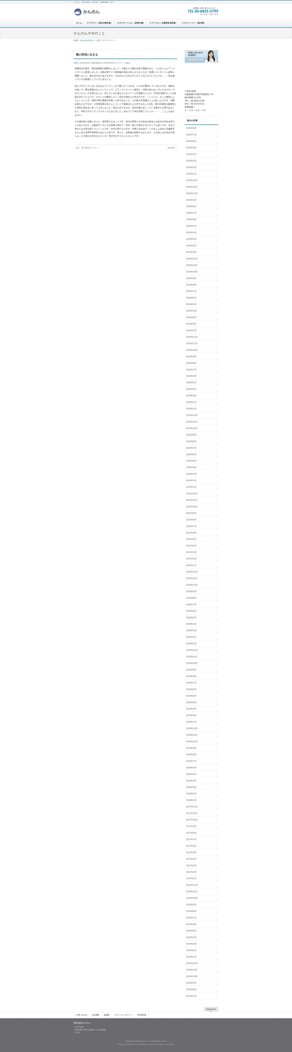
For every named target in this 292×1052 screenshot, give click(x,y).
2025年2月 (191, 245)
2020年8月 (191, 598)
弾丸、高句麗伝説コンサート (87, 148)
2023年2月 (191, 402)
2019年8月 (191, 676)
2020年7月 (191, 604)
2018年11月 (191, 735)
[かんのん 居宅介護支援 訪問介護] (87, 13)
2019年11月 (191, 656)
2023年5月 (191, 382)
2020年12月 (192, 572)
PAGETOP (211, 1009)
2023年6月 (191, 376)
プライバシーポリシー (123, 1015)
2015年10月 (192, 976)
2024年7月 (191, 291)
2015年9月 (191, 983)
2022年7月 (191, 448)
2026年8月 (191, 128)
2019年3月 (191, 709)
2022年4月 (191, 467)
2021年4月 (191, 545)
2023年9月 (191, 356)
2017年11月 (191, 813)
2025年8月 (191, 206)
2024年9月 (191, 278)
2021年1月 (191, 565)
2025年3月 (191, 239)
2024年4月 (191, 311)
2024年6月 (191, 297)
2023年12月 (192, 337)
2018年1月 (191, 800)
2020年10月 (192, 585)
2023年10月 (192, 350)
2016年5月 (191, 930)
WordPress (132, 1044)
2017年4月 (191, 859)
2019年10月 (192, 663)
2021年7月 (191, 526)
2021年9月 (191, 513)
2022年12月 (192, 415)
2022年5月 (191, 461)
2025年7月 (191, 213)
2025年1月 (191, 252)
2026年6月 (191, 141)
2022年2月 (191, 480)
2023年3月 (191, 395)
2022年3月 (191, 474)
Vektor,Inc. (160, 1044)
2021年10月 (192, 506)
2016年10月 (192, 898)
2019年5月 (191, 696)
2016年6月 (191, 924)
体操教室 (172, 148)
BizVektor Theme (146, 1044)
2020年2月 (191, 637)
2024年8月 (191, 285)
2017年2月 (191, 872)
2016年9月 (191, 904)
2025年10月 (192, 193)
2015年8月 (191, 989)
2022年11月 (191, 421)
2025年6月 (191, 219)
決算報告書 (141, 1015)
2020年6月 (191, 611)
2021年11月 (191, 500)
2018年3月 (191, 787)
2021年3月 (191, 552)
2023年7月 (191, 369)
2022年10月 (192, 428)
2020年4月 (191, 624)
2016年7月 (191, 917)
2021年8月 (191, 519)
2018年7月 (191, 761)
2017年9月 (191, 826)
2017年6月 (191, 846)
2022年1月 (191, 487)
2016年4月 (191, 937)
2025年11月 (191, 187)
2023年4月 (191, 389)
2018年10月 (192, 741)
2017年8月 (191, 833)
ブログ (127, 63)
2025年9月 (191, 200)
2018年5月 (191, 774)
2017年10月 (192, 819)
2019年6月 (191, 689)
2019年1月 (191, 722)
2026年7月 (191, 134)
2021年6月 (191, 532)
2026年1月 (191, 174)
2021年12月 (192, 493)
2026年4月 (191, 154)
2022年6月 (191, 454)
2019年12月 (192, 650)
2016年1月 (191, 956)
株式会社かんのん (142, 1041)
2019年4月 (191, 702)
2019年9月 (191, 669)
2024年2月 (191, 324)
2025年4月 (191, 232)
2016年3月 (191, 944)
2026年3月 (191, 160)
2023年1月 (191, 408)
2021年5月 (191, 539)
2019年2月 (191, 715)
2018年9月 (191, 748)
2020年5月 (191, 617)
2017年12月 (192, 806)
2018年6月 (191, 767)
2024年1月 (191, 330)
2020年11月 (191, 578)
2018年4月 (191, 780)
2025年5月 (191, 226)
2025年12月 (192, 180)
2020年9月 (191, 591)
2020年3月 (191, 630)
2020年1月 (191, 643)
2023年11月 (191, 343)
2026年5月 (191, 147)
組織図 (106, 1015)
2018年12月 (192, 728)
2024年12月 (192, 258)
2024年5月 (191, 304)
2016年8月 (191, 911)
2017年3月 (191, 865)
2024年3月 (191, 317)
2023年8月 (191, 363)
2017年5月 (191, 852)
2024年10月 (192, 271)
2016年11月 (191, 891)
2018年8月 (191, 754)
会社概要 (95, 1015)
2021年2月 (191, 558)
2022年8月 (191, 441)
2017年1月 (191, 878)
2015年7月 (191, 996)
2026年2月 (191, 167)
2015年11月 (191, 970)
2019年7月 (191, 683)
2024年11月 (191, 265)
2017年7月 (191, 839)
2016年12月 (192, 885)
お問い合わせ (81, 1015)
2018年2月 (191, 793)
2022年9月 (191, 435)
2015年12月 (192, 963)
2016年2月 (191, 950)
